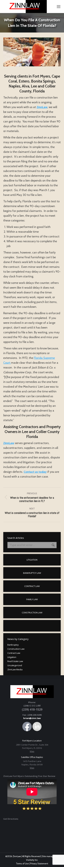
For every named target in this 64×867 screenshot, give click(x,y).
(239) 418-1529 (32, 709)
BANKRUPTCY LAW (32, 572)
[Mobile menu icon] (58, 6)
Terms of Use (22, 863)
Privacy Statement (39, 863)
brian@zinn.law (32, 718)
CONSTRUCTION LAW (32, 612)
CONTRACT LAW (32, 586)
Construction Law (15, 648)
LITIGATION (32, 559)
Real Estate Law (15, 661)
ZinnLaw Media (14, 669)
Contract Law (13, 652)
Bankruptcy (13, 644)
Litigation (11, 657)
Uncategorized (14, 665)
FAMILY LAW (32, 599)
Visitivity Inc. (32, 860)
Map (32, 751)
